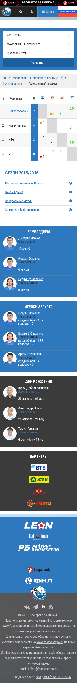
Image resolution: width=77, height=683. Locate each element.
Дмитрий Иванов (29, 238)
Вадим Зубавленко (30, 279)
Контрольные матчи (18, 201)
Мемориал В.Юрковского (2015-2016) (38, 78)
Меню (50, 12)
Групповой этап (13, 83)
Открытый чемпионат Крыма (24, 183)
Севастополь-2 (19, 111)
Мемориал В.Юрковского (22, 210)
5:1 (62, 114)
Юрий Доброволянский (33, 388)
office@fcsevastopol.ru (42, 669)
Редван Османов (29, 259)
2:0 (72, 108)
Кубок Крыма (14, 192)
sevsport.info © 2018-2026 (53, 677)
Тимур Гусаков (28, 429)
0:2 (42, 157)
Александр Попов (30, 408)
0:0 (52, 114)
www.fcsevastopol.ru (16, 626)
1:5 (42, 137)
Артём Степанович (30, 354)
